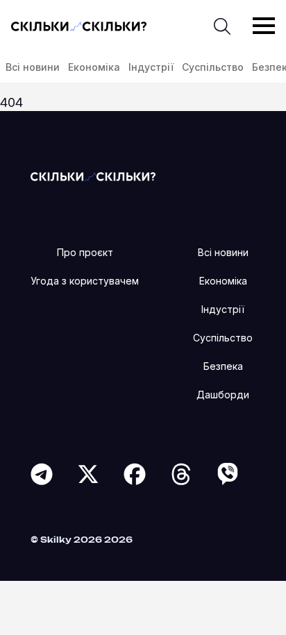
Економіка (94, 67)
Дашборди (222, 394)
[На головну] (93, 176)
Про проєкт (85, 252)
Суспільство (213, 67)
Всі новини (33, 67)
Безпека (223, 366)
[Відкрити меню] (264, 25)
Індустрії (151, 67)
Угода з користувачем (85, 281)
